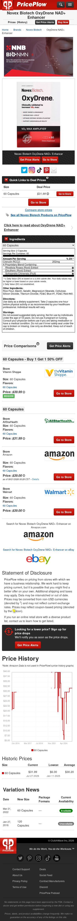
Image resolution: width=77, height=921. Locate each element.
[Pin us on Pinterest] (29, 858)
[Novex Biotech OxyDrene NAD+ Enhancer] (38, 114)
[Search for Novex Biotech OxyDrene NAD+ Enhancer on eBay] (38, 558)
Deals (42, 869)
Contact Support (21, 869)
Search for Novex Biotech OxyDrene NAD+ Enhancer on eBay (38, 549)
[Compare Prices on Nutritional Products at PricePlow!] (9, 845)
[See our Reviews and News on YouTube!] (56, 858)
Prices (12, 22)
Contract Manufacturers (52, 881)
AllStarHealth (10, 422)
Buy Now (63, 22)
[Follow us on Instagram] (38, 858)
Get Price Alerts (45, 22)
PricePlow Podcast (49, 893)
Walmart (7, 492)
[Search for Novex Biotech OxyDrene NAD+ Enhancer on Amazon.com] (38, 536)
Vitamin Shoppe (12, 372)
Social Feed (45, 875)
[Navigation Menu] (70, 5)
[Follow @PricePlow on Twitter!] (20, 858)
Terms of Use (19, 887)
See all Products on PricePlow (41, 215)
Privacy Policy (19, 881)
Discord (43, 887)
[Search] (61, 5)
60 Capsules (10, 387)
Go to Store (50, 159)
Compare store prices (38, 210)
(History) (22, 22)
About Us (17, 875)
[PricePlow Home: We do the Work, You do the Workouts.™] (10, 7)
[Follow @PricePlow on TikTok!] (47, 858)
